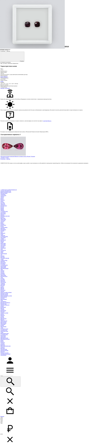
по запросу (80, 110)
